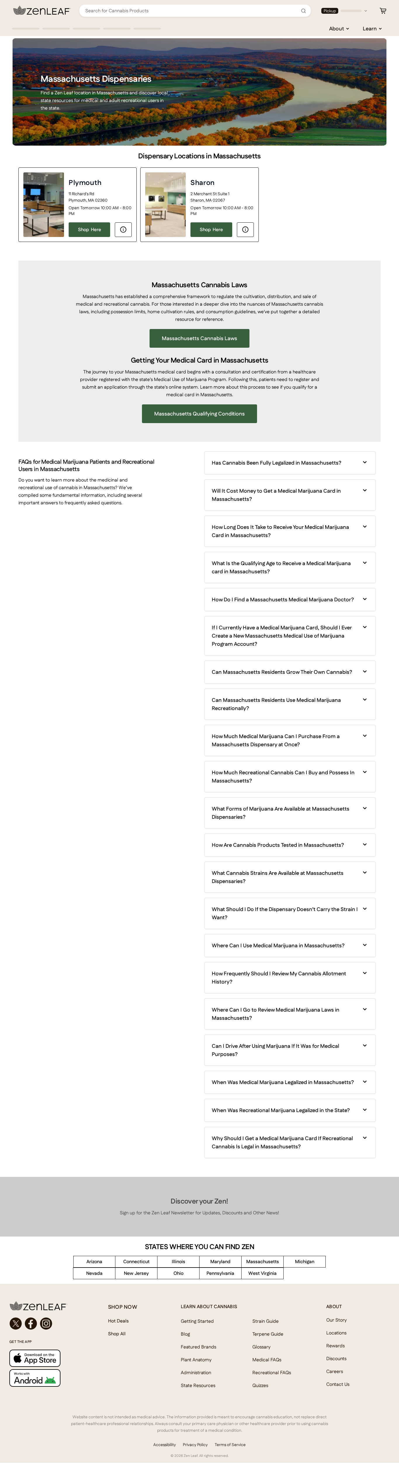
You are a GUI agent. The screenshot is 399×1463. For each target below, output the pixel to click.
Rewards (335, 1345)
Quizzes (260, 1385)
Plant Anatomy (196, 1359)
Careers (334, 1371)
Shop (89, 229)
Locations (336, 1332)
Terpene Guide (267, 1334)
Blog (185, 1334)
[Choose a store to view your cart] (383, 10)
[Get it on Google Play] (47, 1377)
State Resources (198, 1385)
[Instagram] (46, 1323)
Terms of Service (230, 1445)
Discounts (336, 1358)
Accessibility (164, 1445)
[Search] (303, 10)
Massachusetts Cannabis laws (199, 338)
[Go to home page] (47, 1305)
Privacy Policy (195, 1445)
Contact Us (337, 1384)
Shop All (117, 1333)
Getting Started (197, 1321)
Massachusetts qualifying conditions (199, 413)
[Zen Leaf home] (42, 10)
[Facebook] (31, 1323)
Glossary (261, 1346)
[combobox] (192, 11)
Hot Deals (118, 1320)
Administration (196, 1372)
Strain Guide (265, 1321)
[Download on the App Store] (47, 1358)
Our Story (336, 1320)
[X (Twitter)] (15, 1323)
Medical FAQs (266, 1359)
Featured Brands (198, 1346)
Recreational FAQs (271, 1372)
